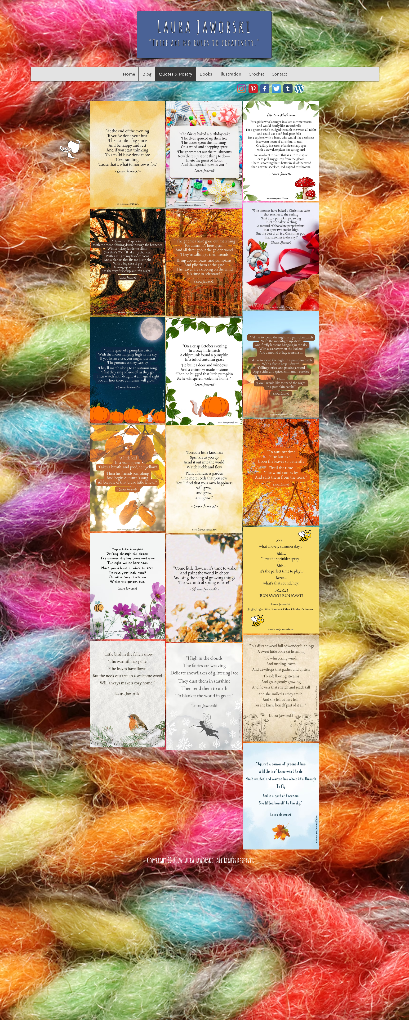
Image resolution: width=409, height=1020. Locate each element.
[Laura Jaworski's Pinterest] (253, 88)
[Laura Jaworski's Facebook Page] (264, 88)
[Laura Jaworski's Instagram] (241, 88)
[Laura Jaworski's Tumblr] (288, 88)
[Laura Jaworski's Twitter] (276, 88)
